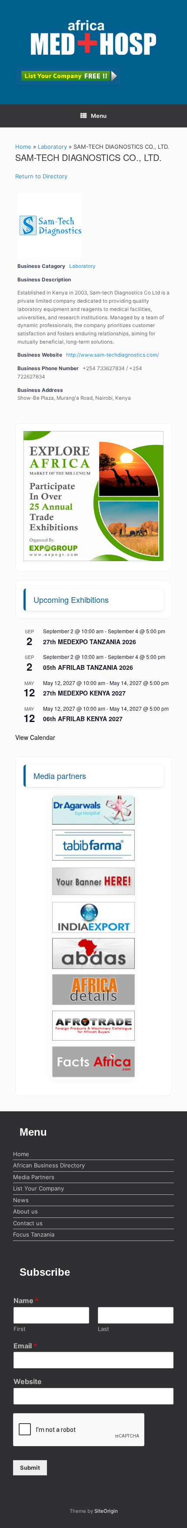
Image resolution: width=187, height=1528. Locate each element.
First (19, 1328)
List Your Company (38, 1188)
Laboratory (52, 146)
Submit (30, 1467)
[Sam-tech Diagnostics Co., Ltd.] (47, 225)
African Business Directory (49, 1165)
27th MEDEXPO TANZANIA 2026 (89, 641)
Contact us (28, 1223)
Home (23, 146)
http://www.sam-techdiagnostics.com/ (112, 355)
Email (25, 1345)
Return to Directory (41, 176)
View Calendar (35, 737)
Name (26, 1300)
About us (25, 1211)
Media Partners (33, 1177)
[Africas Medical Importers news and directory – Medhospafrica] (93, 37)
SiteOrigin (106, 1511)
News (21, 1200)
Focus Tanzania (33, 1234)
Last (103, 1328)
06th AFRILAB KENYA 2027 (83, 718)
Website (27, 1381)
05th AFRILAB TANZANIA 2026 (88, 667)
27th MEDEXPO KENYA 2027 (84, 693)
